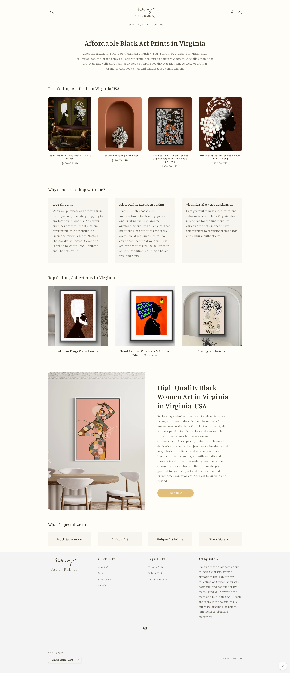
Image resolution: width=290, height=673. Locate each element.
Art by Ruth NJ (236, 658)
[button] (52, 12)
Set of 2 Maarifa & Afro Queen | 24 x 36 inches (70, 157)
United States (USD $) (63, 659)
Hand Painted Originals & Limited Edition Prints (145, 353)
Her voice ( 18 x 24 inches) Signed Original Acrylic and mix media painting (170, 158)
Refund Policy (156, 573)
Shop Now (175, 492)
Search (102, 585)
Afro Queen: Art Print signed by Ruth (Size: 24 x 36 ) (220, 157)
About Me (103, 567)
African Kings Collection (76, 351)
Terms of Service (157, 579)
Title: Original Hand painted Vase (120, 155)
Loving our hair (209, 351)
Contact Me (104, 579)
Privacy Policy (156, 567)
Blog (100, 573)
